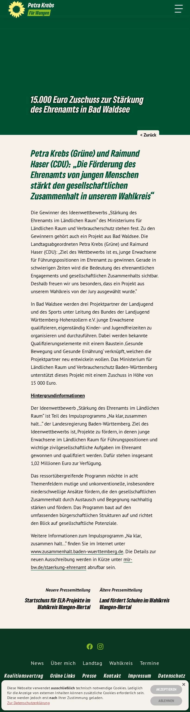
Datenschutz (171, 675)
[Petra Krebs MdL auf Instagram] (100, 648)
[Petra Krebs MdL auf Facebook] (89, 648)
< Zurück (148, 135)
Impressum (140, 675)
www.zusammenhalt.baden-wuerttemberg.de (77, 551)
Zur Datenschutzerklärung (28, 702)
